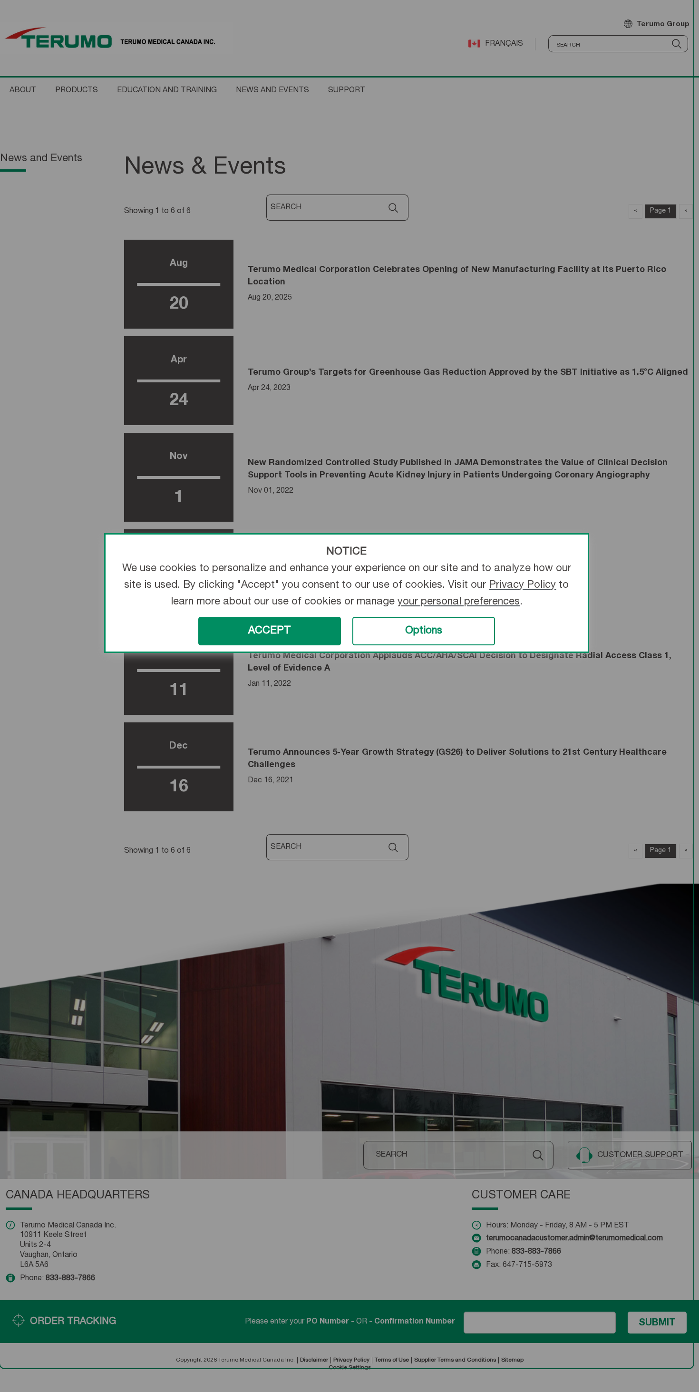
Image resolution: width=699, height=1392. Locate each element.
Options (423, 631)
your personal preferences (459, 602)
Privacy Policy (522, 585)
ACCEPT (269, 631)
